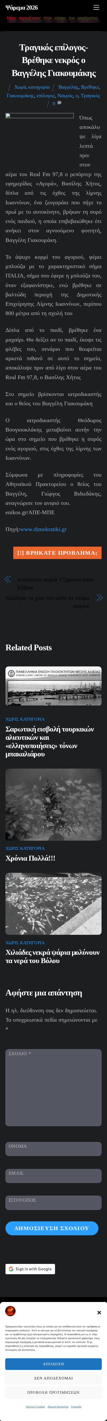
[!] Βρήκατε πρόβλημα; (57, 552)
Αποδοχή (53, 1364)
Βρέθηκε (90, 87)
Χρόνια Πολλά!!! (30, 858)
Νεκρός (65, 95)
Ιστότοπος (22, 1200)
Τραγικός (90, 95)
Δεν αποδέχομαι (53, 1378)
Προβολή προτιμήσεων (53, 1392)
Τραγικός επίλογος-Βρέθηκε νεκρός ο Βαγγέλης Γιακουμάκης (54, 60)
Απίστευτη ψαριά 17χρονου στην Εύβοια (55, 583)
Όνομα (18, 1146)
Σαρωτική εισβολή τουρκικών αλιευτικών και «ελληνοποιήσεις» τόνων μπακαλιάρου (49, 741)
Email (16, 1173)
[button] (99, 1312)
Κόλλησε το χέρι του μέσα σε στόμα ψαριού (48, 602)
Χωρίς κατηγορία (32, 87)
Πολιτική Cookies (35, 1406)
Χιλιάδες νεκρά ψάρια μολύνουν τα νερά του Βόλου (52, 956)
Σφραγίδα (76, 1406)
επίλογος (46, 95)
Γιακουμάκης (20, 95)
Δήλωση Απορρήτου (58, 1406)
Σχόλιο (20, 1053)
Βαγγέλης (68, 87)
